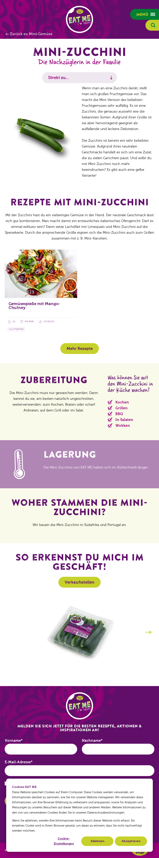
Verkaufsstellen (79, 582)
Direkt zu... (58, 77)
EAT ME (79, 19)
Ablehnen (97, 841)
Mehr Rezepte (80, 348)
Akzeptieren (131, 841)
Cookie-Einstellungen (64, 841)
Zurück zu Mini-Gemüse (31, 34)
